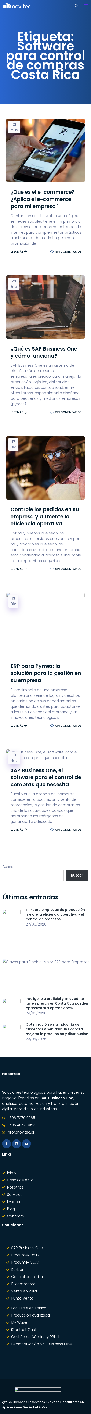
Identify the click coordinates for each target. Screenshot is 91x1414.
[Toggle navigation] (85, 5)
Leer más (17, 252)
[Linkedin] (16, 1143)
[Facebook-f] (6, 1143)
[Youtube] (26, 1143)
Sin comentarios (68, 252)
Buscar (9, 866)
